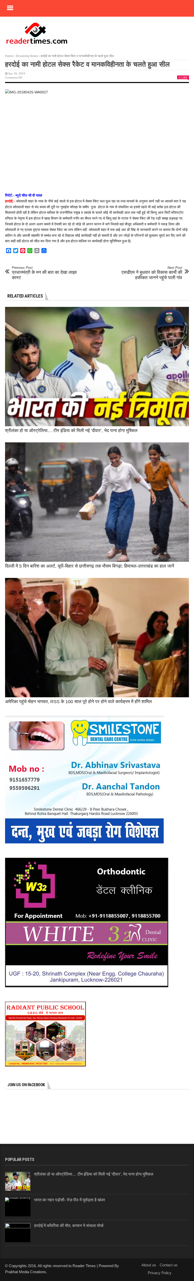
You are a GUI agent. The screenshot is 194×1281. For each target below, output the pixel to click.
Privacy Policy (160, 1273)
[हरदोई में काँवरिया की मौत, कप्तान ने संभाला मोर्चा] (17, 1232)
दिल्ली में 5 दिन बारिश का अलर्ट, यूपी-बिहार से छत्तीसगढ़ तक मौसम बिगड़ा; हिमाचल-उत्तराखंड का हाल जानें (89, 566)
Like (184, 77)
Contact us (169, 1265)
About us (148, 1265)
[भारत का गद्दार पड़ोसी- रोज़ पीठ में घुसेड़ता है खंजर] (18, 1206)
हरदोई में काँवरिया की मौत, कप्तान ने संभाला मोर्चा (69, 1225)
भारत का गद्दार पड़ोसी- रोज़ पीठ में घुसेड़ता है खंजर (69, 1200)
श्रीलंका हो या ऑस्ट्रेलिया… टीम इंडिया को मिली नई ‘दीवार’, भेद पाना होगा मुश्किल (71, 430)
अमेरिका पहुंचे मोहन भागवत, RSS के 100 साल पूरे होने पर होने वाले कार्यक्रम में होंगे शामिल (78, 701)
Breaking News (27, 56)
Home (9, 56)
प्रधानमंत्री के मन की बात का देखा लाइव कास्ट (44, 273)
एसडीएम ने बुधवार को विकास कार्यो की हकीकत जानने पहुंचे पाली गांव (152, 273)
